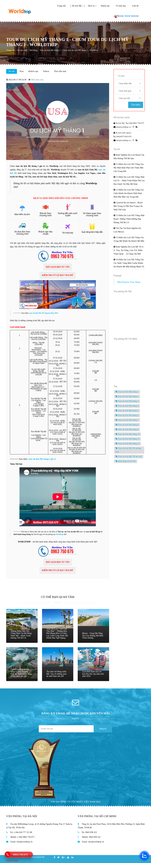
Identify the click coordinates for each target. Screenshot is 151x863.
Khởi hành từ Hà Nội (126, 461)
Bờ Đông (33, 50)
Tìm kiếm (135, 104)
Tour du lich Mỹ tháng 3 (127, 401)
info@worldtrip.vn (123, 127)
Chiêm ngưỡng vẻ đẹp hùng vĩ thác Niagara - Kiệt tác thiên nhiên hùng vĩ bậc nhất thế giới (21, 672)
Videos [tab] (46, 71)
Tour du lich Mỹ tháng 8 (127, 425)
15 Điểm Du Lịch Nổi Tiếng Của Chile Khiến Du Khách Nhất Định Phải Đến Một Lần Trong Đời (129, 193)
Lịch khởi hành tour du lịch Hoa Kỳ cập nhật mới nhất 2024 (93, 673)
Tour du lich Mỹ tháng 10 (128, 434)
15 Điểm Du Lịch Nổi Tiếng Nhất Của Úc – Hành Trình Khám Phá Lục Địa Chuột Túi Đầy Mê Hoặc (129, 180)
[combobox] (129, 83)
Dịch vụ (91, 6)
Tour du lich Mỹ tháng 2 (127, 396)
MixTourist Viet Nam (128, 282)
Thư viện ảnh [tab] (60, 71)
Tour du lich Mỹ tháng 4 (127, 406)
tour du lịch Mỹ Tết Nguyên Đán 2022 (43, 313)
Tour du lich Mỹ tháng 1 (127, 392)
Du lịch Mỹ (77, 6)
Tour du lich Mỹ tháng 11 (128, 439)
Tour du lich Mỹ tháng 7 (127, 420)
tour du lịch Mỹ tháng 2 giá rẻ (42, 459)
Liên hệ (135, 6)
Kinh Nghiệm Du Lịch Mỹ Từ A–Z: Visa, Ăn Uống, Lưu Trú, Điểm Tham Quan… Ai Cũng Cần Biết (129, 250)
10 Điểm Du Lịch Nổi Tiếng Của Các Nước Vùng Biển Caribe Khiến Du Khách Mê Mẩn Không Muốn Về (129, 263)
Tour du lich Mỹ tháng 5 (127, 410)
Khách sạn (105, 6)
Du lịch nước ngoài (123, 133)
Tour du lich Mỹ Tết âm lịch (129, 456)
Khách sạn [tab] (33, 71)
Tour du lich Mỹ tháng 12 (128, 443)
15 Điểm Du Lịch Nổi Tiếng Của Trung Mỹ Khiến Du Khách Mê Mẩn (129, 239)
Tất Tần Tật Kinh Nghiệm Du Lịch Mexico (127, 230)
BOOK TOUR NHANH (128, 16)
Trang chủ (61, 6)
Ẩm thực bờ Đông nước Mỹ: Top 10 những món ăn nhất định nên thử (56, 673)
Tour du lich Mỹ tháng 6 (127, 415)
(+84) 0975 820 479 (123, 136)
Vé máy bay (121, 6)
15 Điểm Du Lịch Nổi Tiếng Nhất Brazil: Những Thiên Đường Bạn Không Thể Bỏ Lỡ (129, 219)
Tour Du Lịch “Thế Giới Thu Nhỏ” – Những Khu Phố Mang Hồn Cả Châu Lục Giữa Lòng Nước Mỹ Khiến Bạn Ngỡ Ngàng (57, 633)
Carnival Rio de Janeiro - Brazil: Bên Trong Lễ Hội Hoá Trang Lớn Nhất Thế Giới (128, 206)
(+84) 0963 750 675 (136, 123)
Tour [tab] (21, 71)
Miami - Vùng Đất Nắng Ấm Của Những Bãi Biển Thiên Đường (92, 635)
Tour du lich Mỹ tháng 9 (127, 429)
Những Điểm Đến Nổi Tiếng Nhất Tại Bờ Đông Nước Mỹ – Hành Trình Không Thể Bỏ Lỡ (21, 634)
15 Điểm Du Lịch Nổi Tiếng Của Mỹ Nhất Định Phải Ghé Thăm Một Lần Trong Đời (129, 167)
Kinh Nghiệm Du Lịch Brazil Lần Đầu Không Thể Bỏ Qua (129, 157)
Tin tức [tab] (11, 71)
